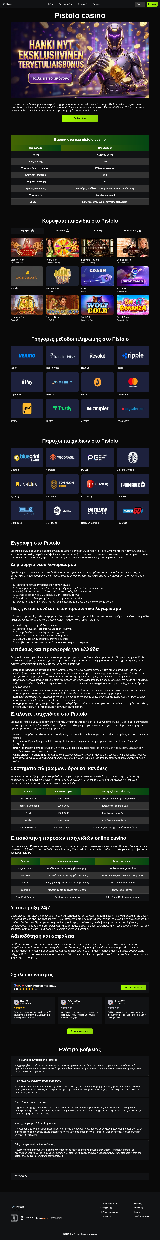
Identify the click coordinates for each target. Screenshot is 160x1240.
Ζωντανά (60, 231)
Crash (95, 231)
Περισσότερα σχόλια (79, 1031)
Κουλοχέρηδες (131, 231)
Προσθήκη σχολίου (133, 987)
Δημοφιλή (25, 231)
